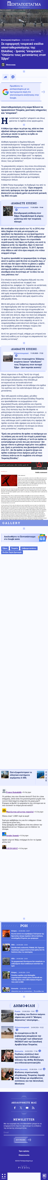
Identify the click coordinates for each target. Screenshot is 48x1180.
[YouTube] (27, 1108)
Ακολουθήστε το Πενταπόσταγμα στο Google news (19, 537)
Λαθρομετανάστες (29, 548)
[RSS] (33, 1108)
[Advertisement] (24, 664)
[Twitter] (21, 1108)
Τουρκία (14, 548)
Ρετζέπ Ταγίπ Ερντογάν (12, 552)
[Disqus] (24, 819)
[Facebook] (15, 1108)
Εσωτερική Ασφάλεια (10, 40)
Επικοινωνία (24, 1155)
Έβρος (5, 548)
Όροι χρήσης (24, 1151)
